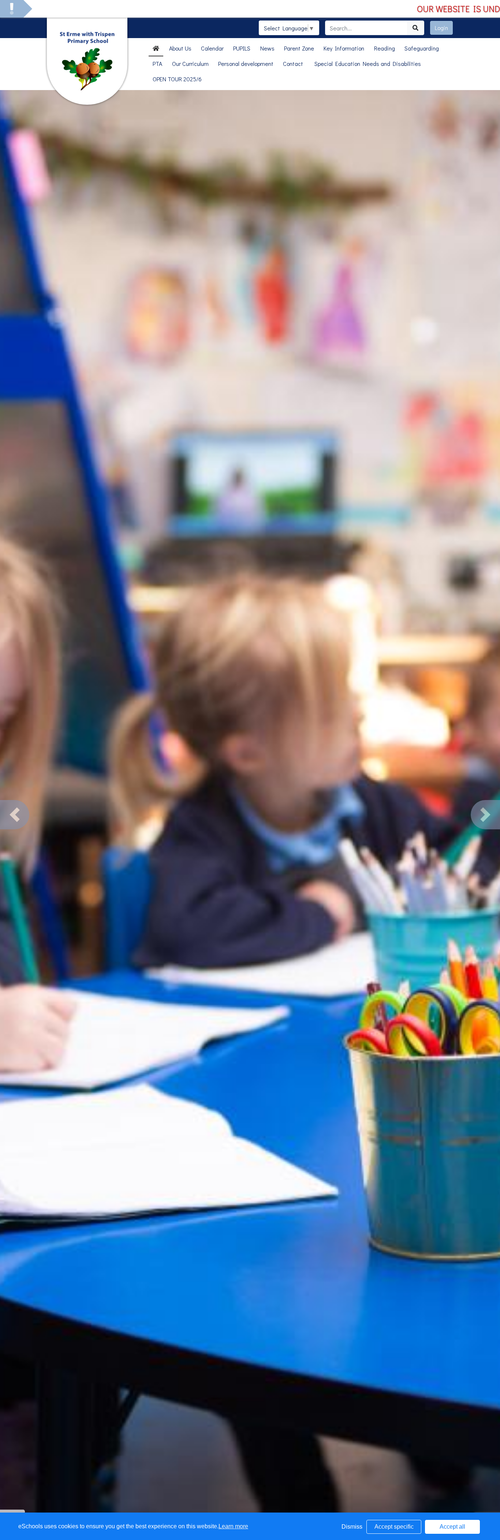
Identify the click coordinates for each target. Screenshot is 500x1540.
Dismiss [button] (352, 1527)
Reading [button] (384, 48)
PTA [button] (157, 63)
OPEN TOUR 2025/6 (177, 79)
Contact (293, 63)
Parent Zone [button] (299, 48)
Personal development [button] (245, 63)
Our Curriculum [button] (190, 63)
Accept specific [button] (394, 1527)
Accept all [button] (452, 1527)
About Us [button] (180, 48)
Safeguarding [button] (421, 48)
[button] (14, 814)
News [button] (267, 48)
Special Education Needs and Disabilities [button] (367, 63)
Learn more (233, 1526)
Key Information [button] (344, 48)
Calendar (212, 48)
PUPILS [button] (241, 48)
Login (441, 27)
